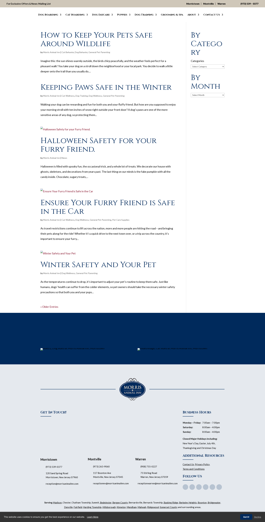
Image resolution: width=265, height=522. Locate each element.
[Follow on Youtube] (199, 487)
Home (31, 14)
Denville (68, 507)
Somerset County (168, 507)
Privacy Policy (202, 464)
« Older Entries (49, 306)
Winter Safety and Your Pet (98, 264)
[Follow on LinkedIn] (219, 487)
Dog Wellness (95, 95)
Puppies (122, 14)
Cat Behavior (68, 52)
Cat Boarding (75, 14)
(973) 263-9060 (101, 466)
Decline (257, 517)
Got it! (246, 517)
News (64, 158)
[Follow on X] (192, 487)
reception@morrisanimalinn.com (62, 483)
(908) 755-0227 (148, 466)
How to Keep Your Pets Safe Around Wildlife (96, 39)
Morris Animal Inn (51, 52)
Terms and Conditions (194, 469)
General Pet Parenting (99, 52)
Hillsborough (109, 507)
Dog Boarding (48, 14)
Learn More (92, 517)
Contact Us (211, 14)
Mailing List (44, 3)
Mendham (132, 507)
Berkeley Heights (188, 502)
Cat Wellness (68, 95)
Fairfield (78, 507)
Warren (221, 3)
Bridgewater (214, 502)
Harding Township (92, 507)
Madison (57, 502)
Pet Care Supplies (120, 220)
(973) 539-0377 (54, 466)
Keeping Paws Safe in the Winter (106, 87)
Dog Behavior (81, 52)
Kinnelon (121, 507)
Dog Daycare (101, 14)
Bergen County (120, 502)
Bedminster (105, 502)
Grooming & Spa (172, 14)
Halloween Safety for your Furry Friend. (98, 145)
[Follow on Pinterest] (205, 487)
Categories (197, 61)
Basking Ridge (171, 502)
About (191, 14)
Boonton (202, 502)
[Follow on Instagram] (212, 487)
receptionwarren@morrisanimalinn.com (158, 483)
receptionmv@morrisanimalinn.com (111, 483)
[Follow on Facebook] (185, 487)
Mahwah (142, 507)
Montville (208, 3)
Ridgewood (153, 507)
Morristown (193, 3)
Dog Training (144, 14)
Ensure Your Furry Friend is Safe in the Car (107, 207)
